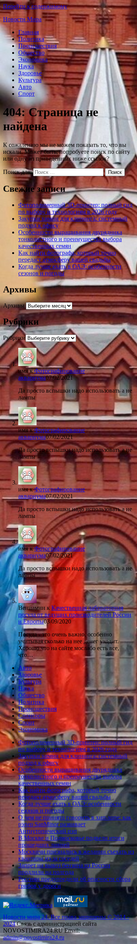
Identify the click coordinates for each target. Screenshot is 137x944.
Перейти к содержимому (35, 6)
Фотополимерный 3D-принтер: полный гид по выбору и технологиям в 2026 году (75, 208)
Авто (25, 87)
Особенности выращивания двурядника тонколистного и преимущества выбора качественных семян (70, 239)
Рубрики (14, 338)
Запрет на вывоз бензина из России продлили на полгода (64, 868)
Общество (31, 52)
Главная (28, 32)
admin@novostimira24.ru (33, 937)
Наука (26, 66)
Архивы (13, 305)
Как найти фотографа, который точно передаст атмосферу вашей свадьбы (67, 256)
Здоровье (30, 73)
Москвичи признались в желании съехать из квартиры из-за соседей (76, 855)
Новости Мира (22, 19)
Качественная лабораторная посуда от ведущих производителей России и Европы (74, 615)
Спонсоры (31, 715)
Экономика (33, 59)
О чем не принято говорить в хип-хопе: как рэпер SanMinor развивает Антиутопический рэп (74, 824)
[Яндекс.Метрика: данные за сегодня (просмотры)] (28, 905)
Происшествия (37, 46)
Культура (29, 80)
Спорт (26, 93)
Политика (31, 39)
